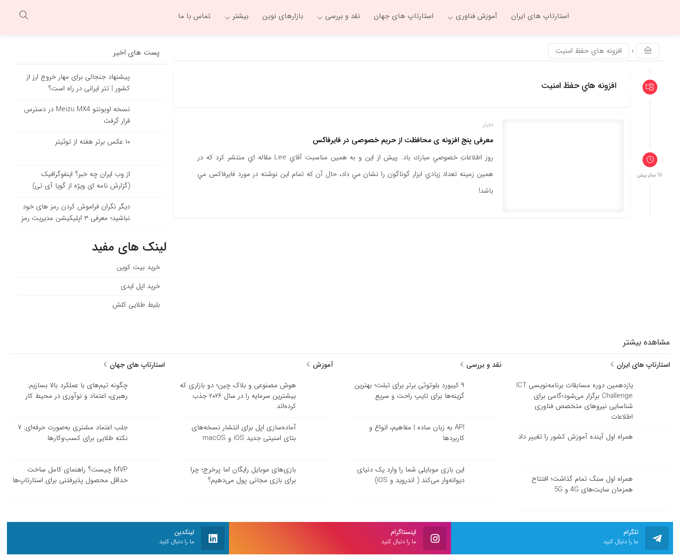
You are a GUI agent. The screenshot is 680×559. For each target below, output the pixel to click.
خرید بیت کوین (138, 267)
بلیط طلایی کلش (136, 304)
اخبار (488, 124)
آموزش (321, 365)
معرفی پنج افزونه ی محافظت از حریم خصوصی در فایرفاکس (403, 140)
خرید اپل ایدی (140, 286)
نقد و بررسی (482, 365)
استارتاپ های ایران (642, 365)
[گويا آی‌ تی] (624, 16)
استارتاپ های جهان (136, 365)
